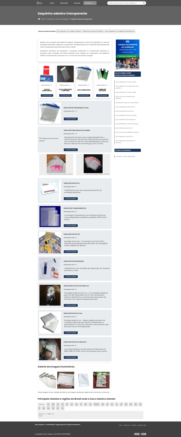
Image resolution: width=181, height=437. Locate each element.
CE (90, 404)
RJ (48, 404)
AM (103, 404)
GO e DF (96, 404)
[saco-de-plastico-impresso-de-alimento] (101, 380)
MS (136, 404)
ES (58, 404)
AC (112, 404)
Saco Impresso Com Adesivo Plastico (69, 31)
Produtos (88, 3)
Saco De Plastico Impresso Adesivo (127, 132)
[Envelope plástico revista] (50, 349)
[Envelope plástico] (50, 190)
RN (43, 408)
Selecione (41, 404)
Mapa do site (142, 425)
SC (72, 404)
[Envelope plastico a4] (50, 322)
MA (126, 404)
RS (76, 404)
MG (53, 404)
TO (62, 408)
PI (39, 408)
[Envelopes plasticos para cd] (50, 295)
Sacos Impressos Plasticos (125, 111)
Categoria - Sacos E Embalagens (125, 156)
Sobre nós (127, 425)
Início (52, 3)
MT (131, 404)
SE (57, 408)
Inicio (120, 425)
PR (67, 404)
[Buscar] (144, 3)
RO (48, 408)
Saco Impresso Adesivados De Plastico (125, 142)
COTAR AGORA (47, 95)
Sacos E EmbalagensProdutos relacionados (125, 74)
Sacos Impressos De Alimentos (126, 120)
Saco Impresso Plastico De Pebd (126, 115)
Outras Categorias (123, 150)
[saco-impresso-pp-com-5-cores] (83, 380)
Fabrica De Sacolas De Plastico (93, 31)
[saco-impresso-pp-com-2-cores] (47, 380)
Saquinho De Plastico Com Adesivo (127, 103)
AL (116, 404)
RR (53, 408)
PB (140, 404)
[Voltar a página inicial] (39, 3)
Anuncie (77, 3)
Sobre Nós (64, 3)
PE (81, 404)
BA (85, 404)
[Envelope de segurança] (50, 268)
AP (121, 404)
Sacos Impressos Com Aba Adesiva (127, 124)
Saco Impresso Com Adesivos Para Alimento (120, 31)
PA (107, 404)
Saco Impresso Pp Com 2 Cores (126, 82)
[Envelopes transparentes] (50, 216)
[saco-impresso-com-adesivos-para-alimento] (65, 380)
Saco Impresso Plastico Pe (124, 136)
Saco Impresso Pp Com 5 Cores (126, 92)
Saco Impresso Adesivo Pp (124, 128)
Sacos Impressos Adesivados (125, 107)
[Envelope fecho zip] (50, 242)
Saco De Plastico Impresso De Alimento (125, 97)
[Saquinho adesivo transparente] (56, 163)
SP (62, 404)
